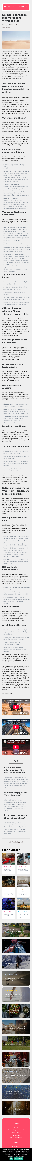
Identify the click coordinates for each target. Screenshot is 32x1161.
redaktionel (6, 28)
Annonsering (16, 1146)
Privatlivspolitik (18, 1158)
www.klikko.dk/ (17, 1137)
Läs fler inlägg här (16, 842)
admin (17, 25)
